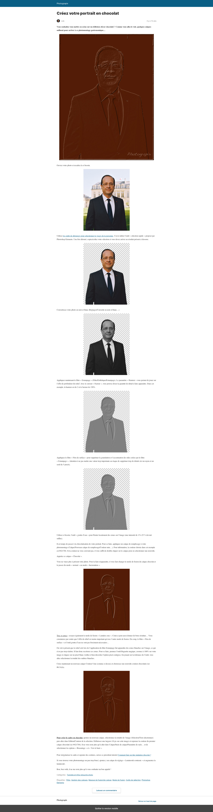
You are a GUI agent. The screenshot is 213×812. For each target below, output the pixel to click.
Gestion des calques (79, 780)
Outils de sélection (133, 780)
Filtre (68, 780)
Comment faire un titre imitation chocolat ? (134, 755)
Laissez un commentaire (106, 790)
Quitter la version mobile (106, 808)
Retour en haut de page (147, 801)
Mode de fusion (118, 780)
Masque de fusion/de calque (100, 780)
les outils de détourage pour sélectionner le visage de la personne (88, 235)
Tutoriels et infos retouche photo (80, 775)
